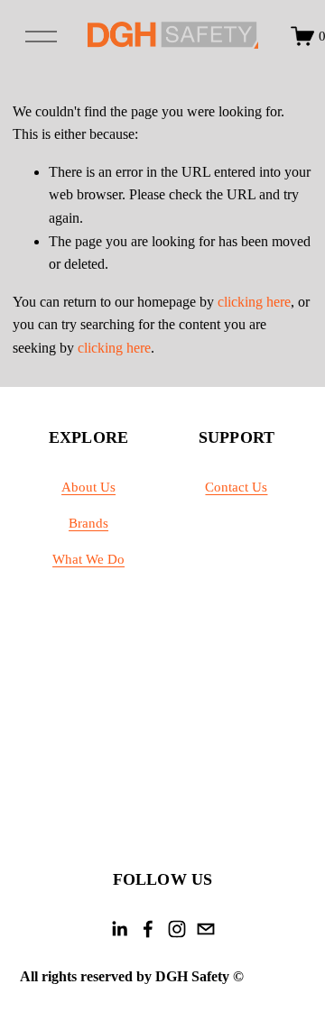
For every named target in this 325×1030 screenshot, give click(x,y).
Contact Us (236, 487)
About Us (88, 487)
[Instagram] (177, 929)
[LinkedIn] (119, 929)
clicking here (254, 301)
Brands (88, 523)
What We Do (88, 559)
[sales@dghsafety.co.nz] (206, 929)
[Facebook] (148, 929)
